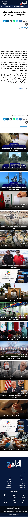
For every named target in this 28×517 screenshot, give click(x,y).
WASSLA (11, 507)
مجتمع (21, 481)
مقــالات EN (12, 6)
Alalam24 (20, 88)
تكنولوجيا (21, 485)
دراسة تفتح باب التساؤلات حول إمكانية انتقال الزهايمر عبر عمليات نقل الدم (14, 377)
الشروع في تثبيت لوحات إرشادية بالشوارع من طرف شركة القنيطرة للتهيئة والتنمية (14, 188)
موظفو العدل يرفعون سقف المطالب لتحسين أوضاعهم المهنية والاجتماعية (14, 299)
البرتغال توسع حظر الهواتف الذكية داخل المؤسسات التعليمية (14, 450)
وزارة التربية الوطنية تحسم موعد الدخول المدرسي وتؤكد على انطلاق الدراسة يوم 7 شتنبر (14, 338)
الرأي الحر (9, 485)
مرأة (22, 479)
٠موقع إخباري (14, 115)
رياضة (21, 487)
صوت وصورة (18, 6)
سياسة (21, 473)
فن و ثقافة (8, 473)
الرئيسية (22, 6)
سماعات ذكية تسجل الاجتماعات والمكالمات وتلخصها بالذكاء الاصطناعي (14, 416)
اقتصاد (21, 477)
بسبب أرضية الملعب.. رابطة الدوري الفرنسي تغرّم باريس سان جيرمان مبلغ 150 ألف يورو (14, 357)
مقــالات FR (7, 6)
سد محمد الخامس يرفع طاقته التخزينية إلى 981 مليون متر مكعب (14, 227)
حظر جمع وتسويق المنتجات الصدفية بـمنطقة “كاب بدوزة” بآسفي (14, 247)
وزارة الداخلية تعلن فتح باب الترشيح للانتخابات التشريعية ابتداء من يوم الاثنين (14, 208)
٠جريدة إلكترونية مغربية (21, 115)
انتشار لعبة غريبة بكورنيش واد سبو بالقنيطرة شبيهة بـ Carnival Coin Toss (14, 149)
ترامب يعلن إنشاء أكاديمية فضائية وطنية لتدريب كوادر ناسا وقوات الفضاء (14, 396)
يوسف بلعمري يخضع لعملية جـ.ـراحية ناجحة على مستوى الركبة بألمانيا (14, 266)
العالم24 (9, 115)
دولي (21, 475)
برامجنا (9, 483)
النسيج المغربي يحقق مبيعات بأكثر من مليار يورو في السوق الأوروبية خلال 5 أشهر (14, 318)
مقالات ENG (8, 481)
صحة (22, 483)
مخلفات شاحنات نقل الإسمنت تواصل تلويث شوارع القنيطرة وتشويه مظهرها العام (14, 169)
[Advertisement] (14, 40)
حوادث (9, 475)
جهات (10, 477)
